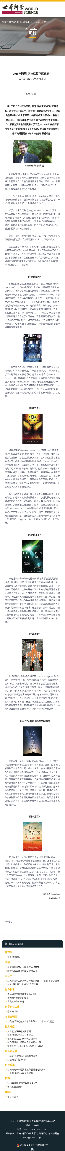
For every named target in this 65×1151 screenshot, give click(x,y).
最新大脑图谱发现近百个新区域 (22, 971)
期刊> (20, 22)
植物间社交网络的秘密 (18, 998)
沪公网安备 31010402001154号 (34, 1145)
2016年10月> (29, 22)
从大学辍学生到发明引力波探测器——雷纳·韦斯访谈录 (33, 981)
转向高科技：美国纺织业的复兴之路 (24, 1042)
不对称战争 (12, 1097)
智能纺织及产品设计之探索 (20, 1035)
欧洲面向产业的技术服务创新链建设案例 (26, 1069)
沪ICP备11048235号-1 (32, 1137)
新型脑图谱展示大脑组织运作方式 (23, 967)
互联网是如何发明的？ (18, 1059)
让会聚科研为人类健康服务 (20, 1073)
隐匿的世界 (12, 1011)
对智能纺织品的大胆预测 (19, 1031)
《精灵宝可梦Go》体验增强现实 (22, 1056)
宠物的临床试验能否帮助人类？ (22, 994)
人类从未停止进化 (15, 1001)
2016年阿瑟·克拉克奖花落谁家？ (22, 1083)
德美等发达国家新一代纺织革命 (22, 1039)
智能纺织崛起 (13, 957)
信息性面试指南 (14, 1087)
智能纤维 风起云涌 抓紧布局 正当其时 (25, 1046)
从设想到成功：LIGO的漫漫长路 (22, 984)
